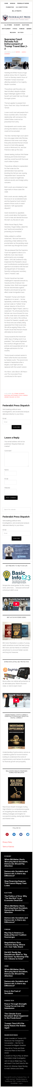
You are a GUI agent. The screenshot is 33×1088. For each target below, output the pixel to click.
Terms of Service (8, 847)
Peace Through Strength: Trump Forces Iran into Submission (15, 1006)
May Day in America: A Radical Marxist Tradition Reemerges (15, 935)
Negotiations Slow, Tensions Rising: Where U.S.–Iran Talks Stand (14, 944)
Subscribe (16, 427)
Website (7, 488)
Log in (20, 1083)
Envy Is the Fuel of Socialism (12, 992)
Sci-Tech (17, 397)
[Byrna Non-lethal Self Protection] (16, 679)
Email (4, 418)
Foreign (25, 395)
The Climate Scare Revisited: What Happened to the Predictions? (16, 1016)
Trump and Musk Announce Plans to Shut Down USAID (14, 1050)
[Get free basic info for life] (16, 583)
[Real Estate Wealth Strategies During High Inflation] (16, 790)
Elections (7, 395)
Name (6, 470)
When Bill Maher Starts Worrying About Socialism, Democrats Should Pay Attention (16, 862)
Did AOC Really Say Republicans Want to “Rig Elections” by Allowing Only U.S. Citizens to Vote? (16, 955)
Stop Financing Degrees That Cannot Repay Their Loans (15, 883)
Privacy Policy (7, 842)
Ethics (20, 395)
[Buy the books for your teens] (16, 631)
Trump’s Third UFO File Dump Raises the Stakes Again (15, 1025)
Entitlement (14, 395)
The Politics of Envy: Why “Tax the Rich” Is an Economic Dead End (15, 898)
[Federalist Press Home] (16, 18)
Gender (6, 397)
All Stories (15, 393)
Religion (11, 397)
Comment (8, 451)
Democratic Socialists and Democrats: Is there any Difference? (16, 873)
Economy (21, 393)
